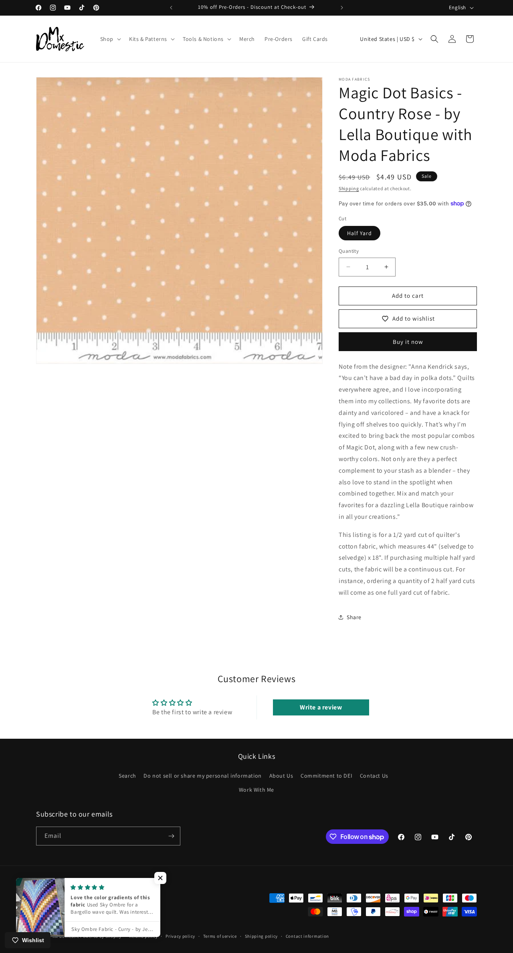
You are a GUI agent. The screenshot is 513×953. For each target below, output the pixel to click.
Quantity (349, 251)
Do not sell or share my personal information (202, 775)
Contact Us (374, 775)
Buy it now (408, 341)
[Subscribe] (171, 836)
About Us (281, 775)
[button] (109, 38)
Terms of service (220, 936)
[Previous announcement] (171, 7)
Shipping (349, 188)
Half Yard (359, 233)
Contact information (307, 936)
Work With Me (256, 790)
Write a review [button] (321, 707)
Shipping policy (261, 936)
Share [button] (354, 617)
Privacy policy (180, 936)
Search (127, 775)
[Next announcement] (342, 7)
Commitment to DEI (326, 775)
